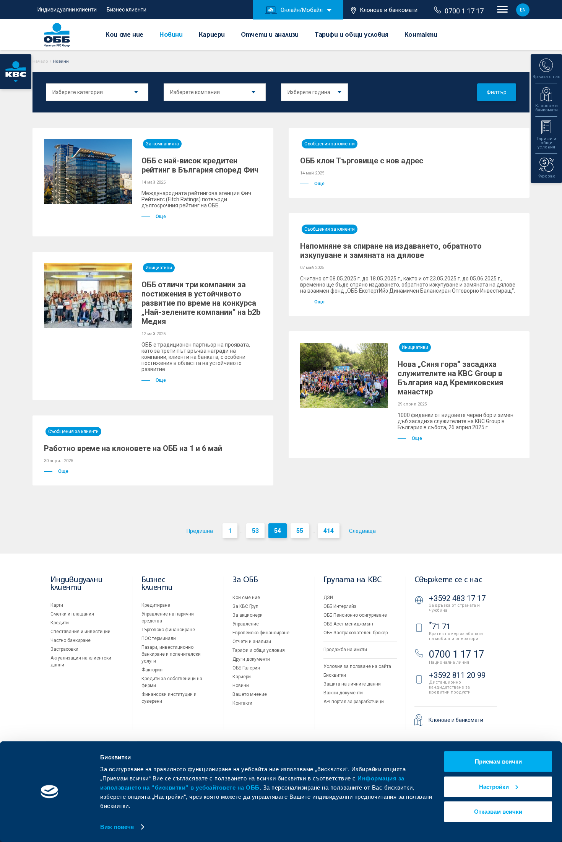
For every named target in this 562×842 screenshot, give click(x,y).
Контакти (420, 35)
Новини (171, 35)
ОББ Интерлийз (339, 606)
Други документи (251, 659)
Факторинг (152, 670)
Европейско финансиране (260, 632)
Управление (245, 624)
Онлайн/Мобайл (302, 10)
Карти (56, 605)
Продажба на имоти (345, 649)
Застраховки (64, 649)
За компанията (162, 144)
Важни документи (343, 692)
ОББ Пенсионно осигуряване (355, 615)
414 (328, 530)
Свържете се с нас (448, 580)
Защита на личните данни (352, 684)
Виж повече (117, 827)
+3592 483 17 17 (457, 598)
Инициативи (159, 267)
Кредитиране (155, 605)
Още (161, 216)
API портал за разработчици (353, 701)
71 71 (439, 626)
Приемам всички (498, 761)
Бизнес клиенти (126, 10)
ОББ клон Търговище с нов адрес (361, 160)
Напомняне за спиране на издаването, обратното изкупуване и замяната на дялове (391, 250)
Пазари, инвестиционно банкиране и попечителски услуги (171, 654)
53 (255, 530)
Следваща (362, 531)
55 (299, 530)
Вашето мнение (249, 694)
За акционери (247, 615)
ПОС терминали (158, 638)
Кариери (212, 35)
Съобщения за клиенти (329, 144)
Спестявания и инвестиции (80, 631)
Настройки (494, 786)
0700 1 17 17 (464, 11)
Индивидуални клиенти (67, 10)
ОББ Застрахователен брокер (355, 632)
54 (277, 530)
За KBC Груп (245, 606)
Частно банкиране (70, 640)
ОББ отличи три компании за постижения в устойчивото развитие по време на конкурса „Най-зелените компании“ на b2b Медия (200, 303)
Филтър (497, 92)
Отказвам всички (498, 811)
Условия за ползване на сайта (357, 666)
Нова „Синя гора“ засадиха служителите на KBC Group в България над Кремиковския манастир (450, 378)
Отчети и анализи (270, 35)
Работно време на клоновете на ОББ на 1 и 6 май (133, 448)
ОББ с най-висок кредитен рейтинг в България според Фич (199, 165)
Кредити (59, 622)
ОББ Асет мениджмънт (348, 624)
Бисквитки (334, 675)
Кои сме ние (124, 35)
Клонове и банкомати (388, 10)
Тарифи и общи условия (351, 35)
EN (523, 10)
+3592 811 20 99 (457, 675)
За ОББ (245, 580)
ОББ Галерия (246, 668)
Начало (40, 61)
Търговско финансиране (168, 629)
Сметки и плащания (72, 614)
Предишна (200, 531)
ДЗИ (328, 597)
